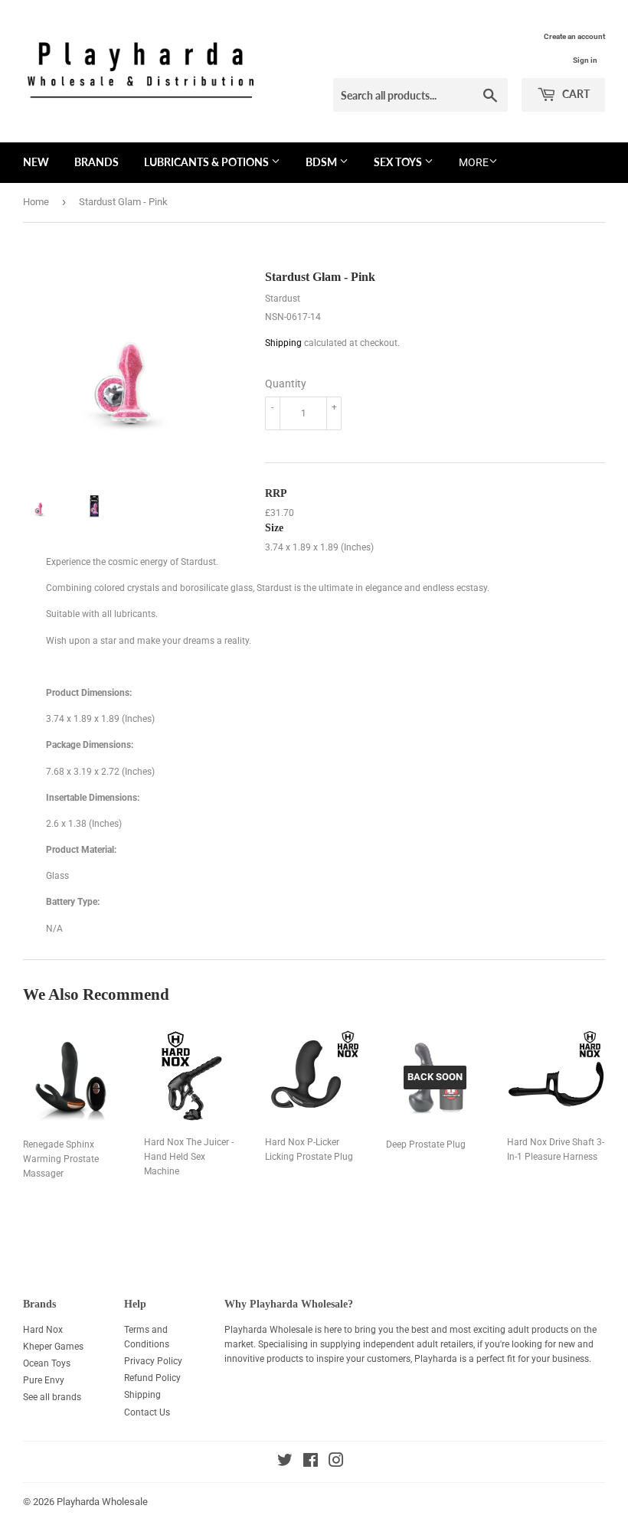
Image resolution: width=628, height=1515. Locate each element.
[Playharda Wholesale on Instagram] (336, 1463)
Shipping (283, 343)
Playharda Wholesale (102, 1501)
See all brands (52, 1397)
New (36, 161)
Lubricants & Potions (207, 161)
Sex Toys (399, 161)
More (474, 162)
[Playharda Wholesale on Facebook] (311, 1463)
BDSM (322, 161)
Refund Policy (152, 1378)
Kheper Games (53, 1346)
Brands (96, 161)
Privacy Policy (153, 1361)
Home (36, 201)
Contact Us (147, 1412)
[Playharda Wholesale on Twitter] (285, 1463)
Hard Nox (43, 1329)
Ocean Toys (46, 1363)
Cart (575, 93)
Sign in (585, 60)
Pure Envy (43, 1380)
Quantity (285, 383)
